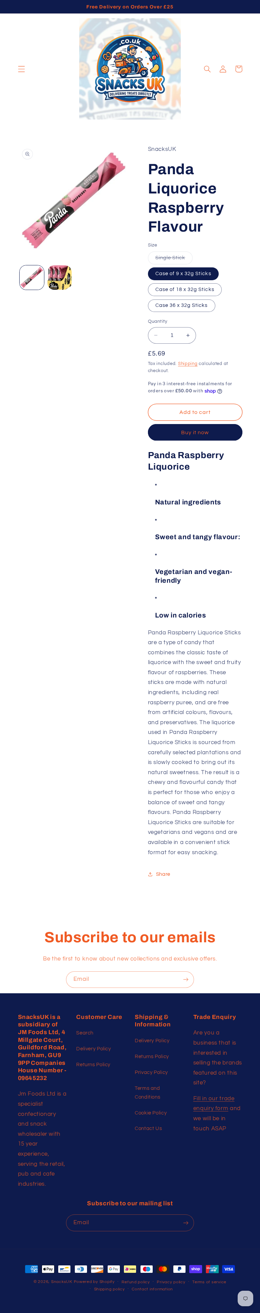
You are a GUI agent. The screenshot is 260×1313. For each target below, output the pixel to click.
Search (84, 1032)
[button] (21, 69)
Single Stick (174, 259)
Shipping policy (109, 1289)
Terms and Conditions (147, 1093)
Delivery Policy (93, 1048)
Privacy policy (171, 1282)
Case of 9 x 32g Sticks (183, 273)
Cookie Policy (151, 1112)
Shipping (188, 364)
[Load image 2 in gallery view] (59, 277)
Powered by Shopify (94, 1282)
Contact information (152, 1289)
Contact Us (148, 1128)
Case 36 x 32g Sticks (181, 305)
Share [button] (163, 874)
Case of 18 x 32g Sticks (184, 289)
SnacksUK (61, 1282)
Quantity (158, 321)
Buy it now (195, 432)
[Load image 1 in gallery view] (32, 277)
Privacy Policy (151, 1072)
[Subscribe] (186, 979)
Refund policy (136, 1282)
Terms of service (209, 1282)
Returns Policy (93, 1064)
